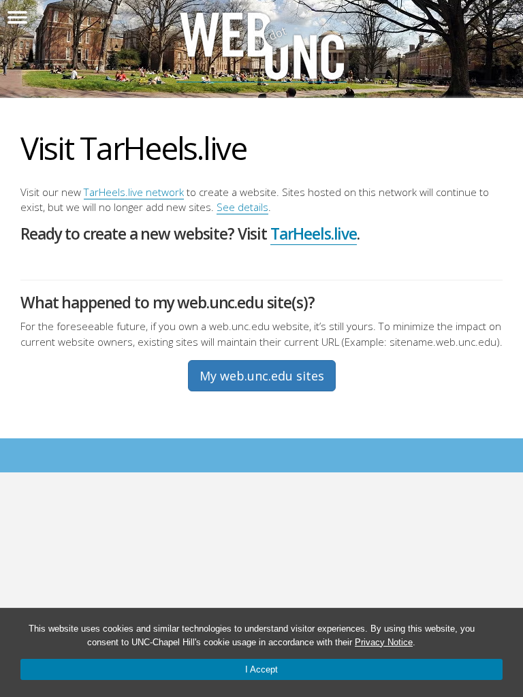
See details (242, 207)
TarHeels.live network (134, 192)
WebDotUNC (261, 46)
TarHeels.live (313, 233)
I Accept (261, 669)
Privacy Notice (384, 642)
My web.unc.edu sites (262, 376)
